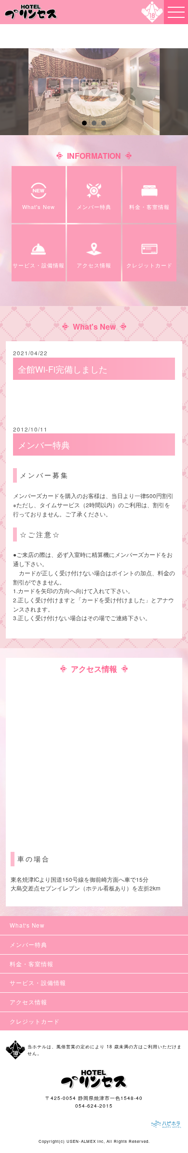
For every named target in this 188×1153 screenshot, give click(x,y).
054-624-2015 (94, 1105)
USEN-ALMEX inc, (86, 1141)
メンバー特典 (28, 944)
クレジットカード (35, 1021)
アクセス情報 (28, 1002)
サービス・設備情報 (38, 982)
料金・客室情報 (32, 964)
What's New (27, 925)
